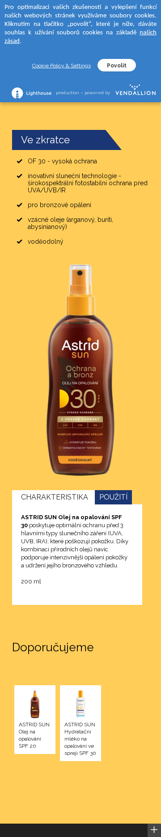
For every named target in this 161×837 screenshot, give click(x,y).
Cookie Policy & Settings (61, 65)
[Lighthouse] (31, 93)
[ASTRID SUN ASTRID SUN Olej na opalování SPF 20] (35, 705)
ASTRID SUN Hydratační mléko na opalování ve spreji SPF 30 (80, 738)
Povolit (117, 65)
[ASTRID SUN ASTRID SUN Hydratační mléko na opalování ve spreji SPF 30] (80, 705)
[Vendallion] (135, 93)
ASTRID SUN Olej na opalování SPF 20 (34, 735)
